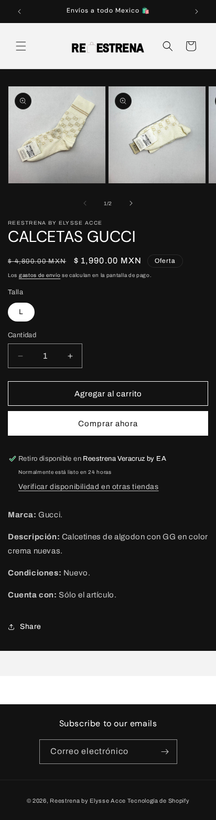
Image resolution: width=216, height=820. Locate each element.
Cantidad (22, 335)
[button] (21, 46)
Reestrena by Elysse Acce (88, 800)
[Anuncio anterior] (19, 11)
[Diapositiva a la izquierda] (84, 203)
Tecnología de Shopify (158, 800)
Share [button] (30, 626)
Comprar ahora (108, 423)
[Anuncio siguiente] (196, 11)
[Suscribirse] (165, 751)
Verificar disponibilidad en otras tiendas (88, 487)
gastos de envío (40, 275)
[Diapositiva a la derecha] (131, 203)
